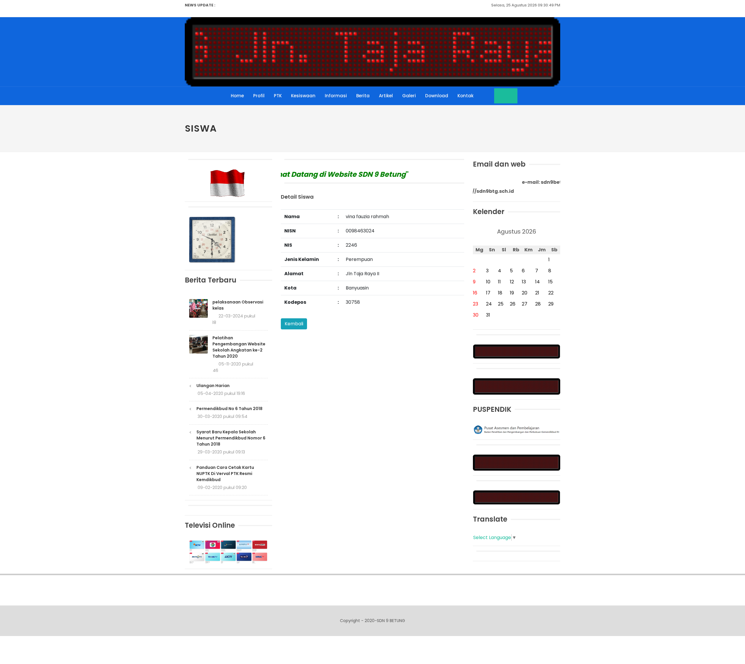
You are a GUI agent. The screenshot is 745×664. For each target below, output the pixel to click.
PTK (278, 96)
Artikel (386, 96)
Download (436, 96)
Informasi (336, 96)
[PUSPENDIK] (516, 429)
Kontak (465, 96)
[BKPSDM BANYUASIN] (516, 386)
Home (237, 96)
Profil (259, 96)
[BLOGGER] (516, 351)
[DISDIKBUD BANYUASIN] (516, 462)
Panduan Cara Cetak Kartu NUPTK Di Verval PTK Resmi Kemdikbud (225, 474)
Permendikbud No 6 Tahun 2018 (229, 409)
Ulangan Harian (213, 385)
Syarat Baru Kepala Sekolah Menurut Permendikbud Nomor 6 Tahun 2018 (230, 438)
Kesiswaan (303, 96)
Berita (363, 96)
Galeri (409, 96)
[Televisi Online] (228, 551)
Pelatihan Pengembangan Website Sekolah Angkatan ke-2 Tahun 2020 (238, 347)
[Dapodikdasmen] (516, 497)
